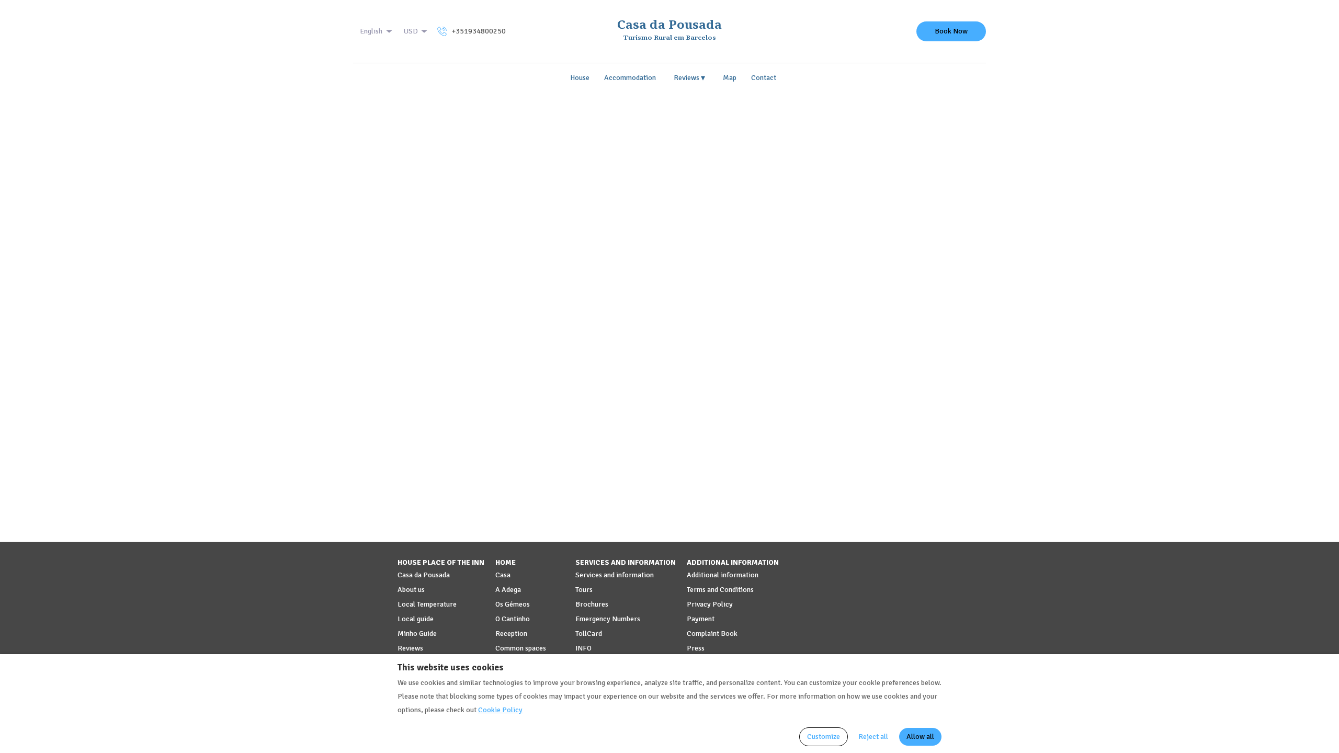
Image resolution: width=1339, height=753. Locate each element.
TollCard (588, 633)
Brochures (591, 604)
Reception (511, 633)
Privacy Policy (710, 604)
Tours (584, 589)
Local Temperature (427, 604)
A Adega (508, 589)
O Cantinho (512, 618)
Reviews (690, 78)
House (579, 77)
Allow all (920, 736)
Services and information (614, 575)
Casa (502, 575)
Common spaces (520, 648)
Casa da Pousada (424, 575)
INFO (583, 648)
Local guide (416, 618)
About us (411, 589)
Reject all (873, 736)
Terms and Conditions (720, 589)
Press (696, 648)
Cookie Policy (500, 709)
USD (411, 31)
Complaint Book (712, 633)
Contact (763, 77)
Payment (700, 618)
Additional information (722, 575)
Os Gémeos (512, 604)
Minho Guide (417, 633)
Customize (823, 736)
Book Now (951, 31)
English (371, 31)
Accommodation (630, 77)
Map (729, 77)
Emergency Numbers (607, 618)
